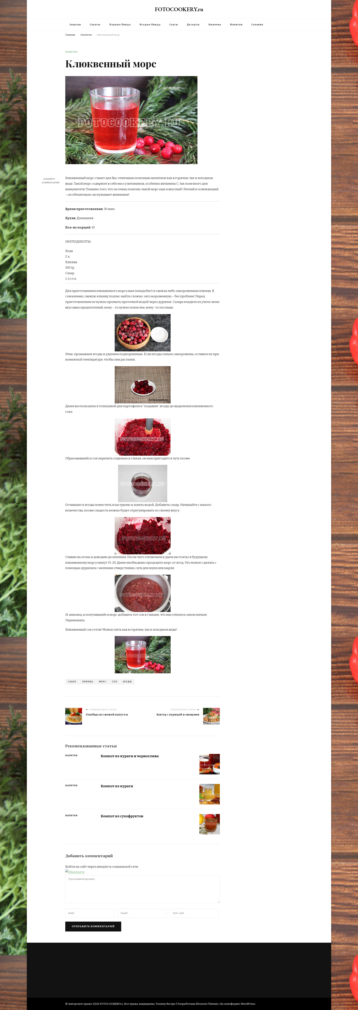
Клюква (87, 681)
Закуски (75, 24)
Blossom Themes (207, 1004)
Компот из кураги (117, 786)
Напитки (236, 24)
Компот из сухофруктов (122, 816)
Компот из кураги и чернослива (130, 756)
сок (114, 681)
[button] (75, 872)
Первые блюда (120, 24)
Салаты (95, 24)
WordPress (248, 1004)
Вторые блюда (150, 24)
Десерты (193, 24)
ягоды (127, 681)
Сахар (72, 681)
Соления (257, 24)
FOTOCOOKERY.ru (179, 9)
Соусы (173, 24)
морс (102, 681)
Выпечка (214, 24)
